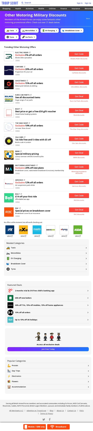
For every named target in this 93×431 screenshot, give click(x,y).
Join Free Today (48, 349)
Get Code (79, 54)
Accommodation (19, 387)
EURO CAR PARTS (22, 95)
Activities (30, 8)
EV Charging (16, 258)
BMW (17, 151)
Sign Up (88, 3)
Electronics (16, 376)
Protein (15, 365)
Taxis (13, 247)
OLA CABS (19, 137)
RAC (17, 208)
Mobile (41, 8)
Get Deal (79, 96)
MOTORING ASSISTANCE (25, 165)
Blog (51, 410)
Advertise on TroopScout (36, 410)
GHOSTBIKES (20, 81)
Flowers (15, 381)
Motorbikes (16, 253)
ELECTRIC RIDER (21, 52)
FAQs (81, 410)
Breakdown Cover (18, 263)
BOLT (17, 194)
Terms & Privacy (46, 413)
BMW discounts (79, 157)
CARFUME (19, 67)
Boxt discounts (79, 115)
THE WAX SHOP (21, 123)
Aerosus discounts (79, 186)
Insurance (76, 8)
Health (18, 8)
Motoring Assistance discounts (79, 172)
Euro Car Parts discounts (79, 101)
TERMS (17, 60)
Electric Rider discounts (79, 58)
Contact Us (71, 410)
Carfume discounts (79, 73)
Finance (63, 8)
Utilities (52, 8)
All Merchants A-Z (16, 410)
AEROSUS (19, 180)
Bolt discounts (79, 200)
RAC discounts (79, 214)
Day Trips (16, 371)
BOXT (17, 109)
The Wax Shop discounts (79, 129)
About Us (60, 410)
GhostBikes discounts (79, 87)
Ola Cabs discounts (79, 143)
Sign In (80, 3)
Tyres (13, 269)
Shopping (6, 8)
